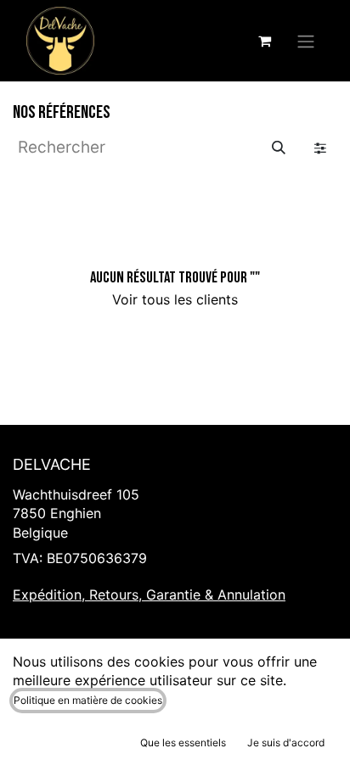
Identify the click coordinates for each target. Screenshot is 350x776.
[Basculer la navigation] (306, 40)
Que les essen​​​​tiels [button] (183, 742)
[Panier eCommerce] (264, 41)
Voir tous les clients (175, 299)
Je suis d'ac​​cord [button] (286, 742)
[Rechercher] (278, 148)
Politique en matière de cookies (88, 700)
